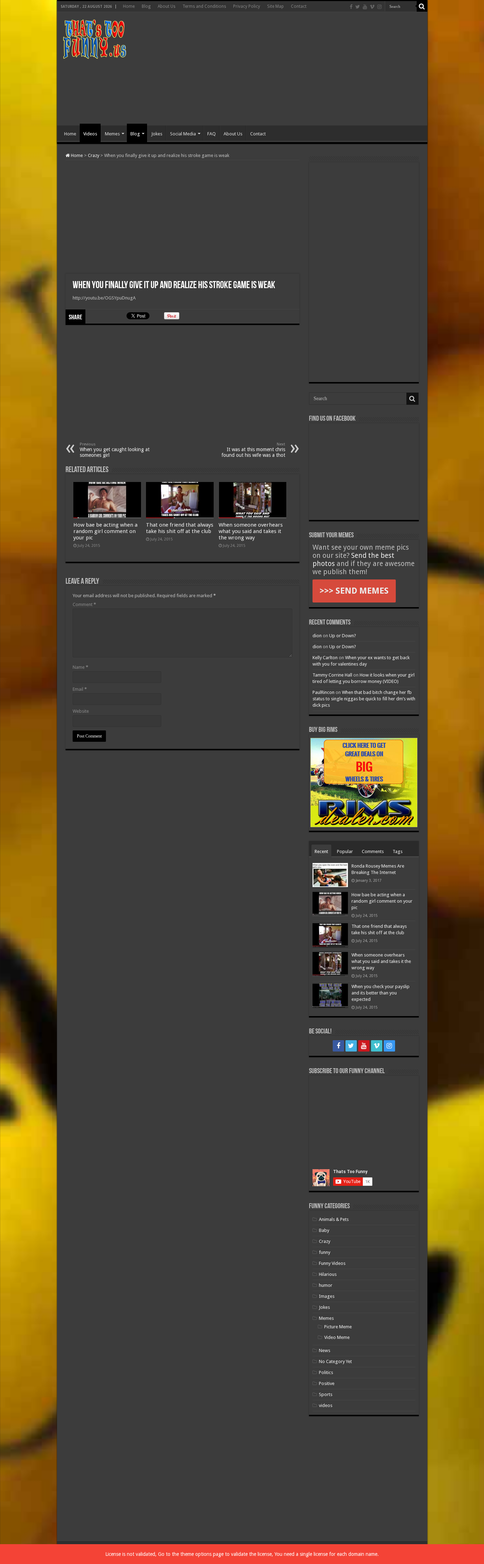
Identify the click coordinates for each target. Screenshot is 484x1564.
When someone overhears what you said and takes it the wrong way (251, 531)
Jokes (156, 133)
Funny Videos (332, 1263)
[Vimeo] (372, 6)
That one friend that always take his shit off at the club (179, 528)
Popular (345, 851)
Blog (146, 6)
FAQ (211, 133)
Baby (324, 1230)
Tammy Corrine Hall (332, 675)
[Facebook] (351, 6)
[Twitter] (358, 6)
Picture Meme (338, 1326)
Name (80, 667)
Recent (321, 851)
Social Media (183, 133)
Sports (325, 1394)
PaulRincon (323, 692)
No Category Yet (335, 1361)
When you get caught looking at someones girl (115, 450)
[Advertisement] (293, 68)
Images (326, 1296)
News (324, 1350)
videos (325, 1405)
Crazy (93, 155)
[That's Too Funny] (94, 37)
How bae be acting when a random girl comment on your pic (105, 531)
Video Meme (337, 1337)
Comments (373, 851)
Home (129, 6)
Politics (326, 1372)
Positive (326, 1383)
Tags (398, 851)
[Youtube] (365, 6)
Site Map (275, 6)
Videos (90, 133)
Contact (298, 6)
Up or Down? (342, 635)
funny (324, 1252)
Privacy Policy (246, 6)
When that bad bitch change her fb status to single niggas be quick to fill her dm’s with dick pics (364, 699)
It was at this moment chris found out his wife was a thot (253, 450)
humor (325, 1285)
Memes (112, 133)
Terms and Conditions (204, 6)
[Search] (422, 6)
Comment (84, 604)
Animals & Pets (334, 1219)
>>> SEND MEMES (354, 591)
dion (317, 635)
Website (81, 711)
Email (80, 689)
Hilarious (328, 1274)
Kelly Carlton (325, 657)
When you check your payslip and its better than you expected (380, 993)
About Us (166, 6)
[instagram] (379, 6)
